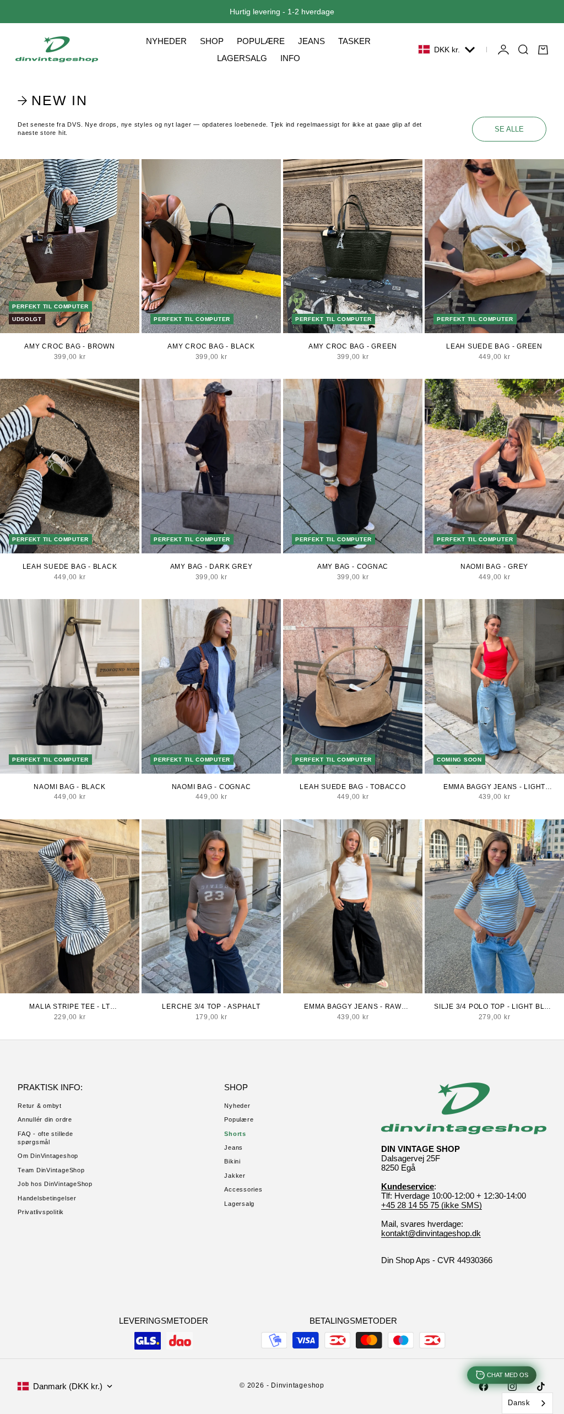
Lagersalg (239, 1203)
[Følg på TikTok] (540, 1386)
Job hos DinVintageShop (55, 1184)
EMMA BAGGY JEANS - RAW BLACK (353, 1007)
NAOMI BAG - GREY (494, 566)
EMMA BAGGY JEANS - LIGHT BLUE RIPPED (494, 787)
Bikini (232, 1161)
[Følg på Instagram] (512, 1386)
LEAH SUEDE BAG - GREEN (494, 346)
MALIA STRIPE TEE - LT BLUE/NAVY (69, 1007)
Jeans (233, 1147)
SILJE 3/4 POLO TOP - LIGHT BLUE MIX (494, 1007)
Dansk (519, 1403)
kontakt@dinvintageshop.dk (431, 1233)
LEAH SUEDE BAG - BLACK (70, 566)
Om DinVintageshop (48, 1155)
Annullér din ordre (45, 1119)
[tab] (54, 100)
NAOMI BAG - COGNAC (211, 787)
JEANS (311, 41)
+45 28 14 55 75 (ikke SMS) (431, 1205)
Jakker (235, 1175)
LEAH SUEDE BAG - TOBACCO (352, 787)
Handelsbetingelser (47, 1198)
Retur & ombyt (40, 1105)
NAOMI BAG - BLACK (69, 787)
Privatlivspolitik (41, 1212)
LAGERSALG (242, 58)
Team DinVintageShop (51, 1170)
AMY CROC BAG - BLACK (210, 346)
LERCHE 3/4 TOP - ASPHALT (211, 1006)
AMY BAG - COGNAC (352, 566)
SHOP (212, 41)
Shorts (235, 1133)
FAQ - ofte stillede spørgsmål (45, 1137)
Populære (238, 1119)
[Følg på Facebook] (483, 1386)
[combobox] (527, 1403)
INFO (290, 58)
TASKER (354, 41)
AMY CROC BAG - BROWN (69, 346)
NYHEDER (166, 41)
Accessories (243, 1189)
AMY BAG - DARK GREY (211, 566)
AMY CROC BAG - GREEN (352, 346)
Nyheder (237, 1105)
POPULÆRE (261, 41)
